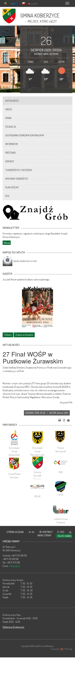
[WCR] (61, 486)
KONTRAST (47, 531)
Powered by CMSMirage (61, 649)
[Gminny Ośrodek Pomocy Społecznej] (37, 462)
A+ (33, 531)
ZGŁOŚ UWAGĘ (64, 535)
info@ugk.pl (14, 565)
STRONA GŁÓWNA (15, 531)
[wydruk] (59, 419)
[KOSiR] (37, 487)
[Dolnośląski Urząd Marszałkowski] (37, 437)
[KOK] (61, 462)
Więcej (6, 242)
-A (29, 531)
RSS (62, 531)
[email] (68, 419)
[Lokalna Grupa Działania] (61, 509)
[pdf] (64, 419)
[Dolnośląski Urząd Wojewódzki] (14, 437)
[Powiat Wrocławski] (61, 437)
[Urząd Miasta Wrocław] (14, 463)
